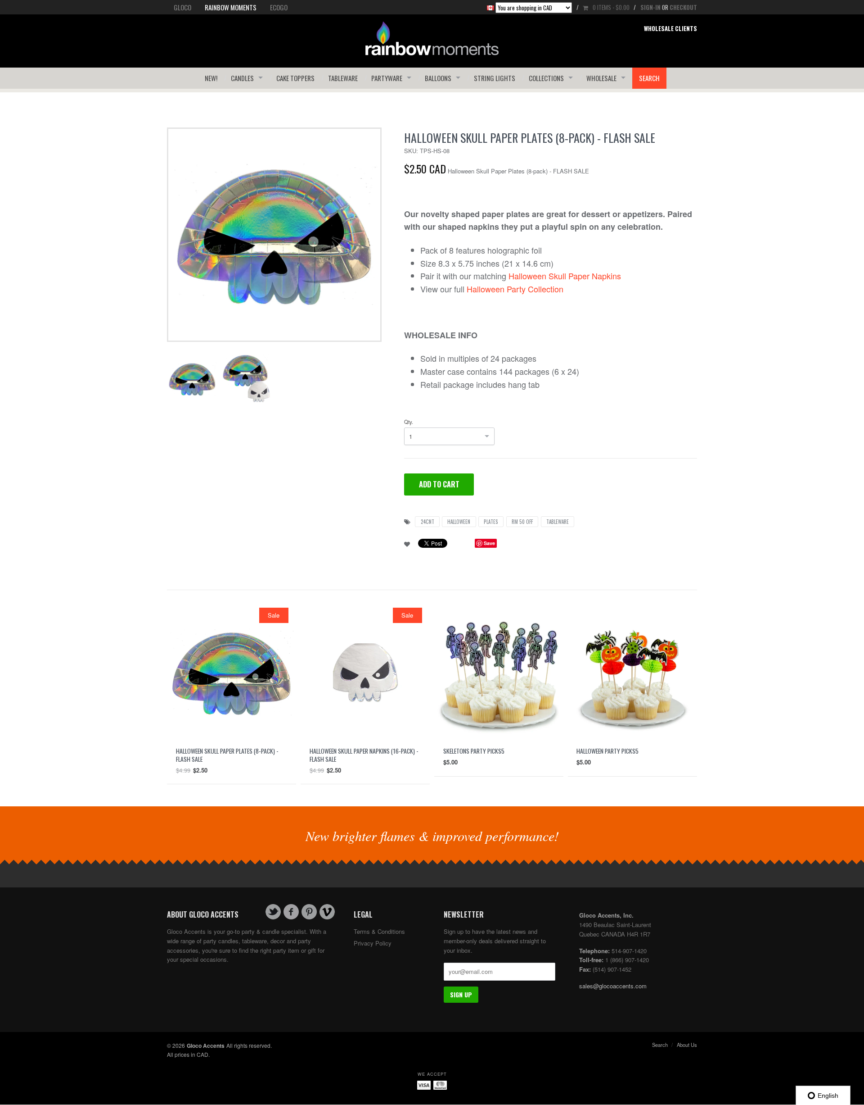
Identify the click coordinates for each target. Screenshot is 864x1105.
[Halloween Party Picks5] (632, 671)
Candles (242, 78)
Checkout (683, 7)
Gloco (182, 7)
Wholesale (601, 78)
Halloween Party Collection (515, 289)
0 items (611, 7)
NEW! (211, 78)
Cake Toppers (295, 78)
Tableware (343, 78)
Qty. (408, 421)
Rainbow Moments (230, 7)
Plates (491, 521)
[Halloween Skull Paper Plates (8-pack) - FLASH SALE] (274, 234)
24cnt (427, 521)
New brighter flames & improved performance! (432, 836)
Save (489, 543)
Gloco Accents (206, 1045)
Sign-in (650, 7)
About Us (687, 1044)
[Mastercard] (440, 1084)
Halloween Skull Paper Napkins (564, 276)
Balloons (438, 78)
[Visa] (424, 1084)
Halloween (458, 521)
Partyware (386, 78)
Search (649, 78)
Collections (546, 78)
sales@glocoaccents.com (613, 986)
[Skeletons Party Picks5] (498, 671)
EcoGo (279, 7)
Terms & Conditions (379, 931)
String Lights (494, 78)
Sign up (461, 994)
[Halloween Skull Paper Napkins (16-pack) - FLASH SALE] (365, 671)
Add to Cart (439, 484)
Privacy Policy (373, 943)
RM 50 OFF (522, 521)
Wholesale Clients (670, 28)
